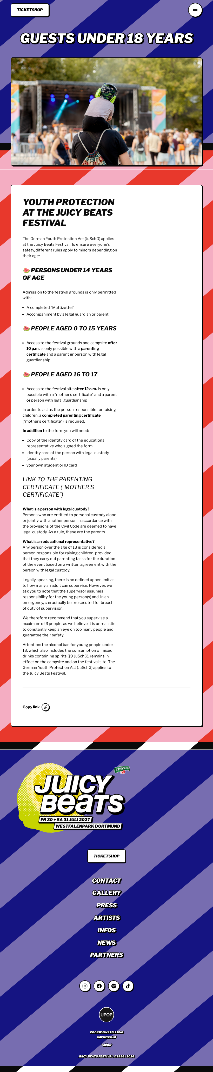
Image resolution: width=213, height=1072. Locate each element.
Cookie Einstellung (106, 1032)
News (106, 942)
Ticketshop (30, 10)
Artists (107, 917)
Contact (106, 880)
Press (107, 905)
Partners (106, 954)
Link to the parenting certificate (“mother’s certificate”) (58, 487)
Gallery (106, 892)
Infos (107, 930)
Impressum (106, 1037)
